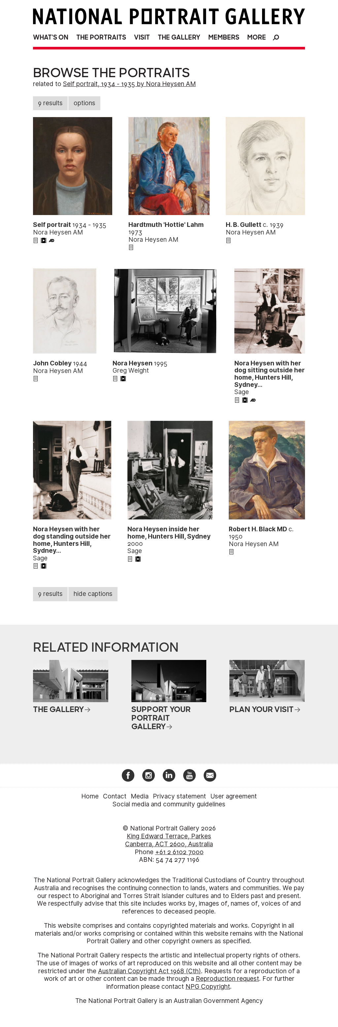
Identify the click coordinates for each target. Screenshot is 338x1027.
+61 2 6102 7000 (179, 852)
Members (223, 37)
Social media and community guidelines (169, 804)
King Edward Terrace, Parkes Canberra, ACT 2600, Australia (169, 840)
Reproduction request (227, 978)
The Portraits (101, 37)
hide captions (93, 594)
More (256, 37)
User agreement (233, 796)
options (84, 103)
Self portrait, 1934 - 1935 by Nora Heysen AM (129, 84)
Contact (114, 796)
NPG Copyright (208, 986)
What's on (50, 37)
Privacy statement (179, 796)
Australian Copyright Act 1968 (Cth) (149, 971)
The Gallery (179, 37)
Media (140, 796)
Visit (142, 37)
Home (90, 796)
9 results (50, 103)
